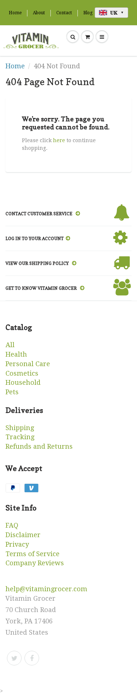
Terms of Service (32, 554)
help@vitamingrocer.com (46, 589)
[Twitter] (14, 658)
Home (15, 12)
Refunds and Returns (39, 446)
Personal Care (27, 364)
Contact (64, 12)
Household (23, 382)
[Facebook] (31, 658)
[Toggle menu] (102, 37)
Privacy (17, 544)
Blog (87, 12)
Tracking (19, 437)
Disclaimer (23, 535)
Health (16, 354)
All (10, 345)
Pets (12, 392)
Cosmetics (21, 373)
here (59, 140)
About (39, 12)
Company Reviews (34, 563)
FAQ (11, 525)
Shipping (19, 428)
